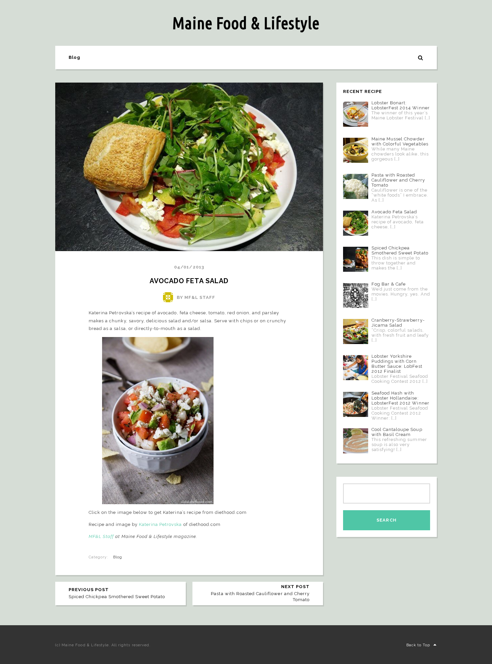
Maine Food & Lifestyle (246, 22)
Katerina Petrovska (160, 524)
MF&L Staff (101, 536)
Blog (74, 57)
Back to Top (418, 645)
